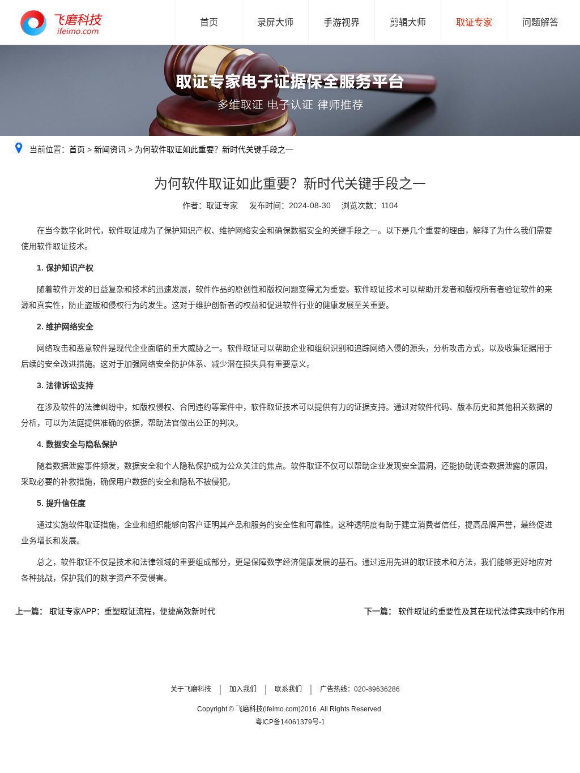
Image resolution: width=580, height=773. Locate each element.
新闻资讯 (110, 149)
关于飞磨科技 (190, 689)
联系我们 (288, 689)
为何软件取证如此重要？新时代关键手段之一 (214, 149)
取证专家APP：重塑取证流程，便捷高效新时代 (131, 611)
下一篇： (380, 611)
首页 (77, 149)
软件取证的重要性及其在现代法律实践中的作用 (480, 611)
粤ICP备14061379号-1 (290, 722)
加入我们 (243, 689)
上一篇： (31, 611)
